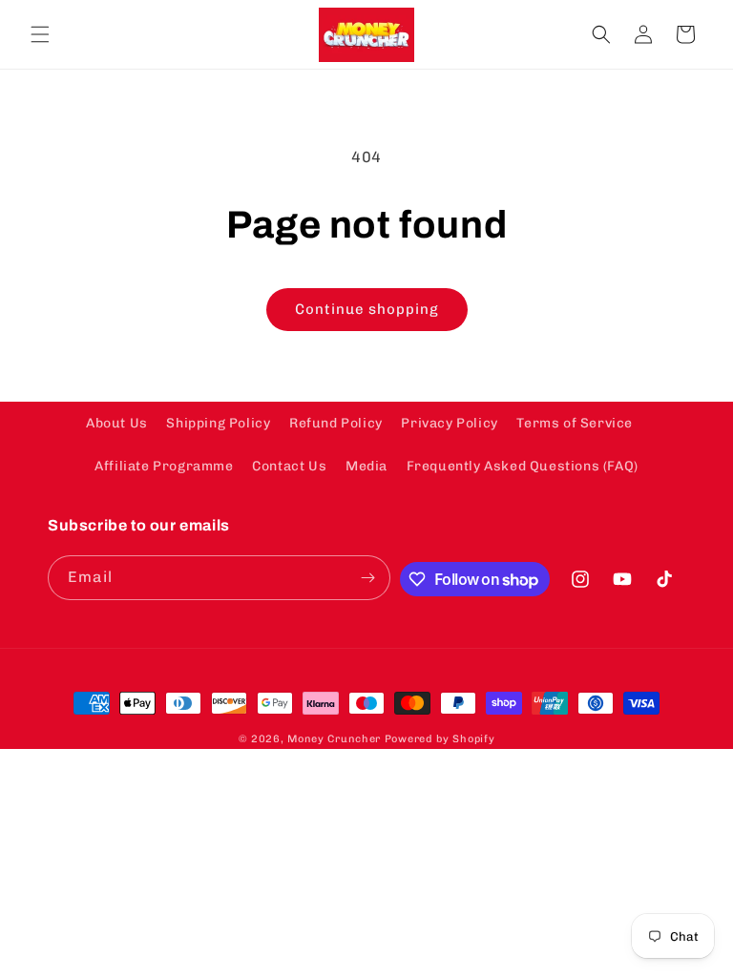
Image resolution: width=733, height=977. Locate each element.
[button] (40, 34)
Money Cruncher (334, 739)
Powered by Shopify (440, 739)
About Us (117, 423)
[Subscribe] (368, 577)
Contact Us (289, 466)
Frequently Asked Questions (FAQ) (523, 466)
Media (366, 466)
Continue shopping (367, 309)
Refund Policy (336, 423)
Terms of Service (574, 423)
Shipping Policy (218, 423)
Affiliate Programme (163, 466)
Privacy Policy (449, 423)
